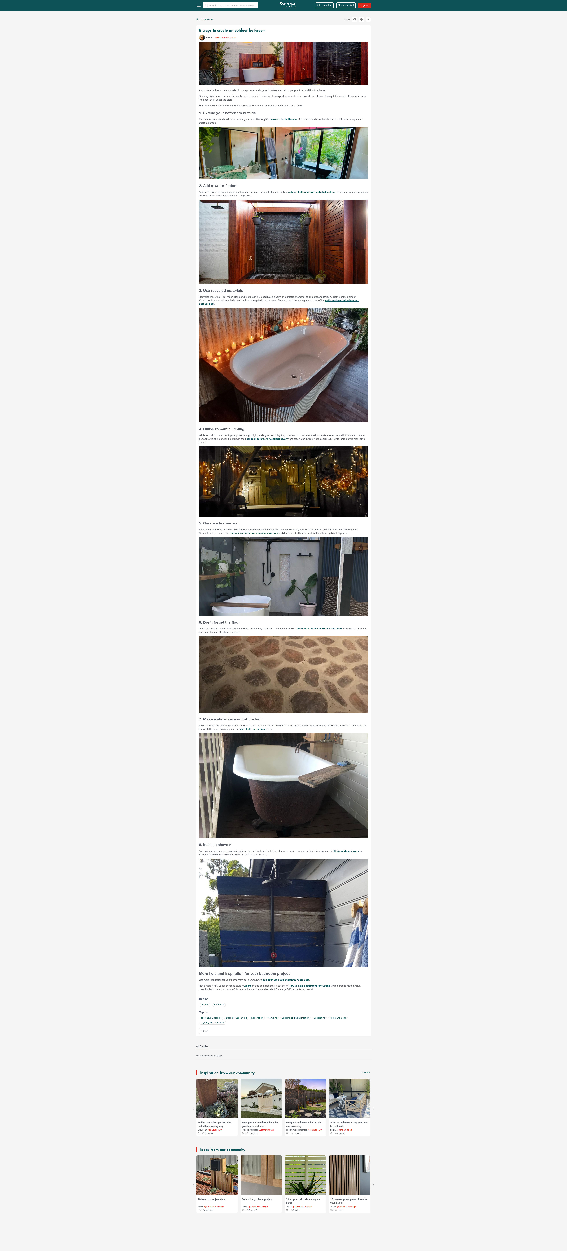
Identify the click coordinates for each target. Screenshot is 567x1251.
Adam (247, 985)
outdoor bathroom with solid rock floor (319, 628)
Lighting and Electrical (213, 1023)
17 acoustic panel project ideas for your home (349, 1200)
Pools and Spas (338, 1018)
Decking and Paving (236, 1018)
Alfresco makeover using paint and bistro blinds (349, 1124)
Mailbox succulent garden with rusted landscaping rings (214, 1124)
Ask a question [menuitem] (324, 5)
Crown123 (202, 1130)
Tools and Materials (211, 1018)
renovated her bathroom (283, 119)
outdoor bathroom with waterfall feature (311, 192)
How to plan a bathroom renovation (309, 985)
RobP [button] (209, 37)
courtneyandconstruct (296, 1130)
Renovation (257, 1018)
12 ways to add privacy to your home (303, 1200)
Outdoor (205, 1005)
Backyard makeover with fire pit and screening (303, 1124)
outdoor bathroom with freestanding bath (254, 533)
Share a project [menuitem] (346, 5)
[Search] (207, 5)
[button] (202, 38)
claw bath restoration (252, 729)
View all (365, 1073)
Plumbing (272, 1018)
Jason (200, 1207)
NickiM (333, 1130)
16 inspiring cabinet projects (257, 1199)
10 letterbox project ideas (211, 1199)
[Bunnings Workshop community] (288, 5)
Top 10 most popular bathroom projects (286, 979)
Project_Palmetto (250, 1130)
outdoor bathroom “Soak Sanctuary (267, 438)
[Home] (197, 19)
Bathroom (219, 1005)
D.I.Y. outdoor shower (346, 850)
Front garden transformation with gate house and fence (260, 1124)
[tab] (202, 1046)
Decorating (319, 1018)
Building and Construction (295, 1018)
